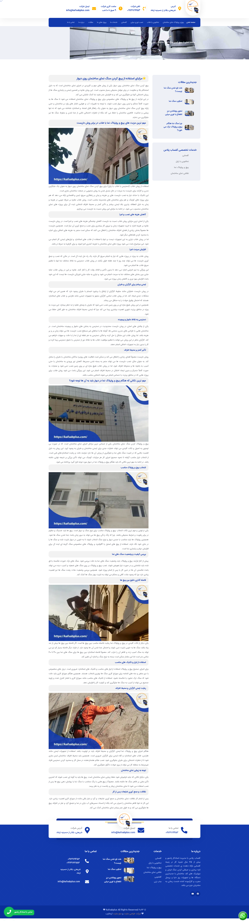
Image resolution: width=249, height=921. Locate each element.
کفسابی (124, 22)
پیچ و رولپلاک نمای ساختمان (173, 22)
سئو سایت (117, 914)
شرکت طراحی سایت (132, 914)
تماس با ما (71, 22)
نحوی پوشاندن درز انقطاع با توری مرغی (173, 112)
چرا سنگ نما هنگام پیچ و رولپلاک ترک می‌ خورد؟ (173, 127)
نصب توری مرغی (137, 22)
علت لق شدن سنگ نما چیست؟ (173, 89)
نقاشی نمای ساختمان (180, 173)
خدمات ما (113, 22)
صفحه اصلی (190, 22)
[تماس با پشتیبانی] (9, 912)
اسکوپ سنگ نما (175, 101)
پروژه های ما (101, 22)
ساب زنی (157, 881)
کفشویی (157, 877)
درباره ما (81, 22)
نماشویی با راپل (182, 161)
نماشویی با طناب (153, 22)
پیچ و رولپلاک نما (181, 167)
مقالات (90, 22)
